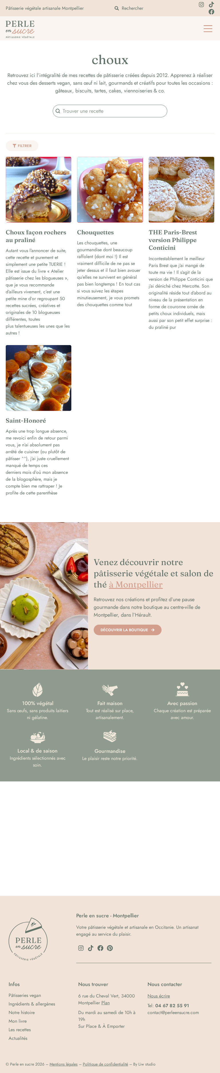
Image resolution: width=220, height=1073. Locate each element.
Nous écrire (159, 996)
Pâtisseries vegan (25, 995)
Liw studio (147, 1064)
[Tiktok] (211, 4)
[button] (207, 29)
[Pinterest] (110, 948)
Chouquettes (95, 232)
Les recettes (20, 1030)
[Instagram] (201, 4)
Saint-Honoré (26, 420)
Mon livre (18, 1021)
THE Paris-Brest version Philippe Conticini (173, 240)
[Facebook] (211, 12)
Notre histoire (22, 1012)
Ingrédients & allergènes (32, 1004)
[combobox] (148, 8)
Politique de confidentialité (105, 1064)
